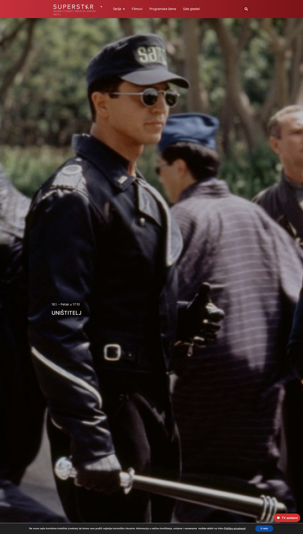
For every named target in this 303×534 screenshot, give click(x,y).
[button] (246, 9)
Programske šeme (162, 9)
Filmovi (137, 9)
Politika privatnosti (235, 528)
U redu (264, 528)
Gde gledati (191, 9)
